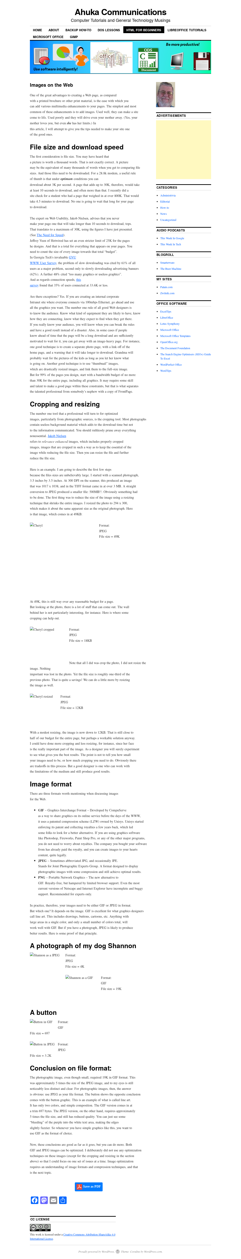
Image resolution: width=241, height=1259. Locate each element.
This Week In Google (172, 238)
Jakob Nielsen (57, 436)
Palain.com (166, 287)
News (163, 213)
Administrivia (168, 195)
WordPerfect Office (171, 364)
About (53, 30)
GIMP (74, 37)
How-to (164, 207)
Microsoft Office (48, 37)
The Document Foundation (175, 348)
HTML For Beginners (143, 30)
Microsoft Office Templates (175, 336)
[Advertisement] (191, 149)
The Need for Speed (50, 235)
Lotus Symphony (170, 323)
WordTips (165, 370)
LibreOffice (166, 317)
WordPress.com (153, 1251)
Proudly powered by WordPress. (96, 1251)
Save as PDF (91, 1186)
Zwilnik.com (167, 293)
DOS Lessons (109, 30)
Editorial (165, 201)
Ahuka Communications (120, 11)
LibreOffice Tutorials (187, 30)
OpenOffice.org (169, 342)
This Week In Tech (170, 244)
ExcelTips (165, 311)
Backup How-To (78, 30)
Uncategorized (168, 220)
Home (37, 30)
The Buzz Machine (170, 268)
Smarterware (167, 262)
